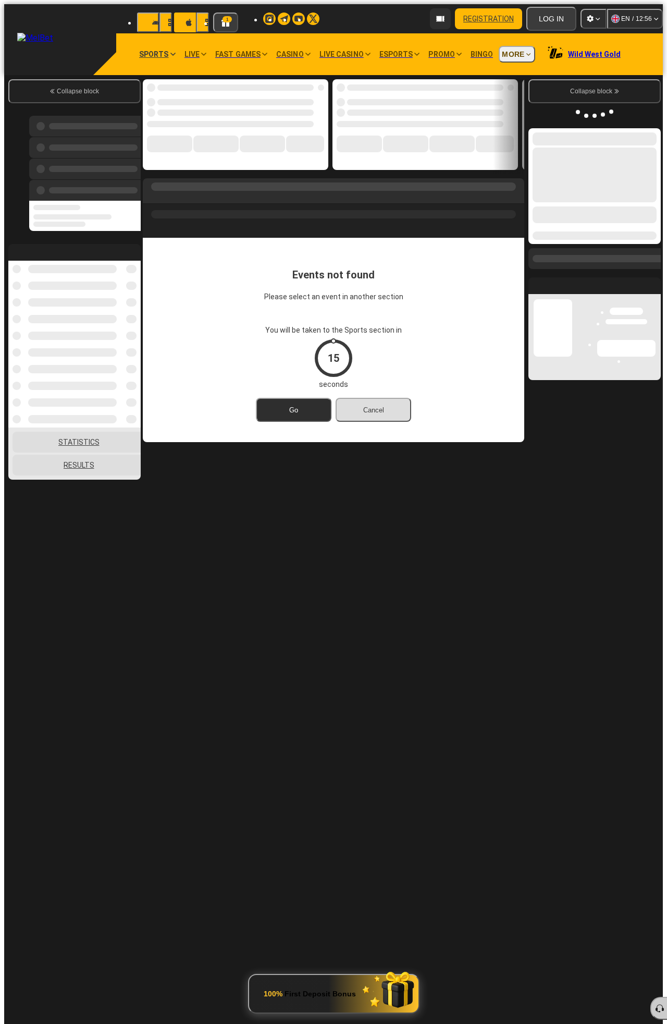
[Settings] (593, 19)
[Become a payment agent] (440, 18)
